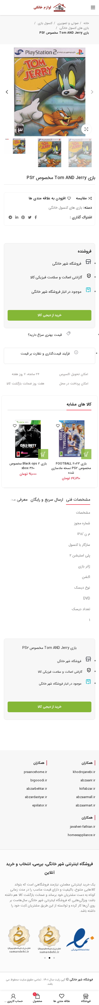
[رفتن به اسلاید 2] (49, 958)
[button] (9, 939)
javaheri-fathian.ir (82, 826)
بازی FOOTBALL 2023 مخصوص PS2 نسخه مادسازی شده (71, 468)
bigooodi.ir (38, 780)
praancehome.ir (35, 772)
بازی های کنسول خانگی (73, 28)
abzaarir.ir (87, 780)
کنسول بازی (44, 23)
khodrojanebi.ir (84, 772)
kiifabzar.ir (87, 788)
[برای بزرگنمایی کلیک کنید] (86, 129)
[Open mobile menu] (93, 8)
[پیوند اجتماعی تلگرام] (10, 217)
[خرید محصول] (86, 454)
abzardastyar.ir (36, 797)
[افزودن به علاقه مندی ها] (57, 425)
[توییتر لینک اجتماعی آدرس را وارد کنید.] (29, 217)
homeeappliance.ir (81, 835)
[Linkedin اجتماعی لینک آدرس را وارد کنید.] (17, 217)
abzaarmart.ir (85, 805)
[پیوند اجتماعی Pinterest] (23, 217)
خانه (85, 23)
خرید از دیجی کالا (49, 315)
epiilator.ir (39, 805)
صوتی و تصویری (67, 23)
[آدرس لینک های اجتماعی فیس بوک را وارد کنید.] (35, 217)
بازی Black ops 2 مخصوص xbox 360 (28, 466)
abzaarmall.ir (85, 797)
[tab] (78, 499)
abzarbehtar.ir (36, 788)
